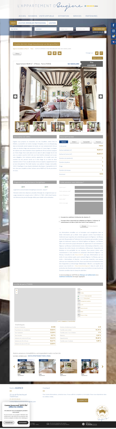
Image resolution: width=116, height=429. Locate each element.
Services (77, 16)
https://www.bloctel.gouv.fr (82, 266)
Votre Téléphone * (64, 195)
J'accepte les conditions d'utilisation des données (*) (75, 217)
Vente (13, 23)
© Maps (64, 321)
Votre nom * (62, 187)
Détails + (74, 142)
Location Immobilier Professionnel (32, 23)
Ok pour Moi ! (23, 422)
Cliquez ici (82, 400)
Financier (98, 142)
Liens (31, 424)
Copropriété (86, 142)
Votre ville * (62, 199)
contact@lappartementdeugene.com (23, 402)
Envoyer (84, 226)
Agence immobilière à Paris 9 (21, 48)
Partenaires (91, 16)
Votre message (63, 203)
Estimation (63, 16)
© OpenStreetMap (71, 321)
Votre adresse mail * (65, 191)
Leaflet (59, 321)
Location (52, 23)
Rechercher (99, 29)
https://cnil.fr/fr (79, 254)
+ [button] (16, 290)
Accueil (22, 16)
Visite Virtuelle (46, 16)
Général (63, 142)
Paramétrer (9, 422)
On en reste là (22, 404)
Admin (34, 424)
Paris (32, 48)
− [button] (16, 293)
